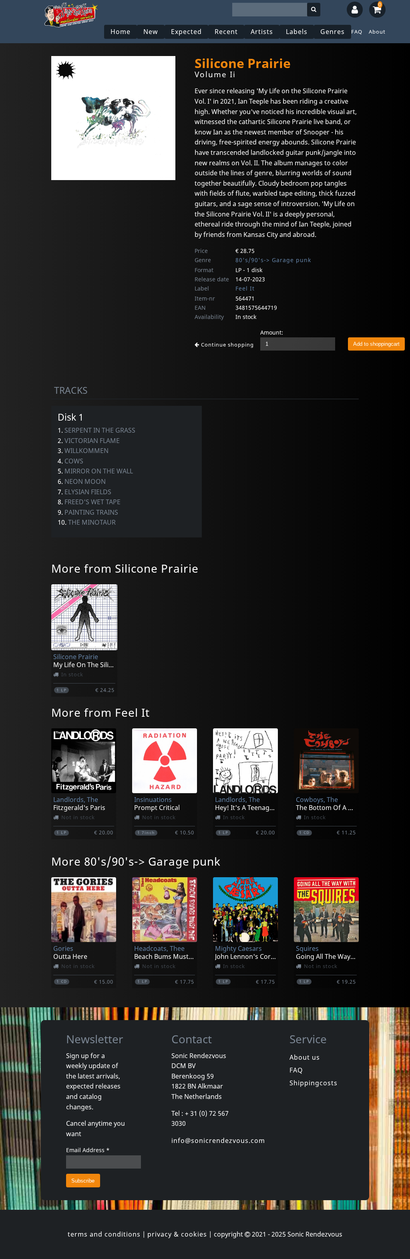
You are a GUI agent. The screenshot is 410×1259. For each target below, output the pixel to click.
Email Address (88, 1150)
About (377, 31)
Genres (332, 31)
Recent (226, 31)
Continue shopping (226, 344)
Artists (262, 31)
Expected (186, 31)
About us (304, 1057)
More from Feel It (100, 712)
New (150, 31)
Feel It (245, 288)
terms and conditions (104, 1234)
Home (121, 31)
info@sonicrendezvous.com (218, 1140)
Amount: (271, 332)
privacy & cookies (177, 1234)
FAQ (356, 31)
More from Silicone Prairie (125, 568)
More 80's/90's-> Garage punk (136, 861)
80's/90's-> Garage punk (273, 260)
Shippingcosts (313, 1083)
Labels (297, 31)
